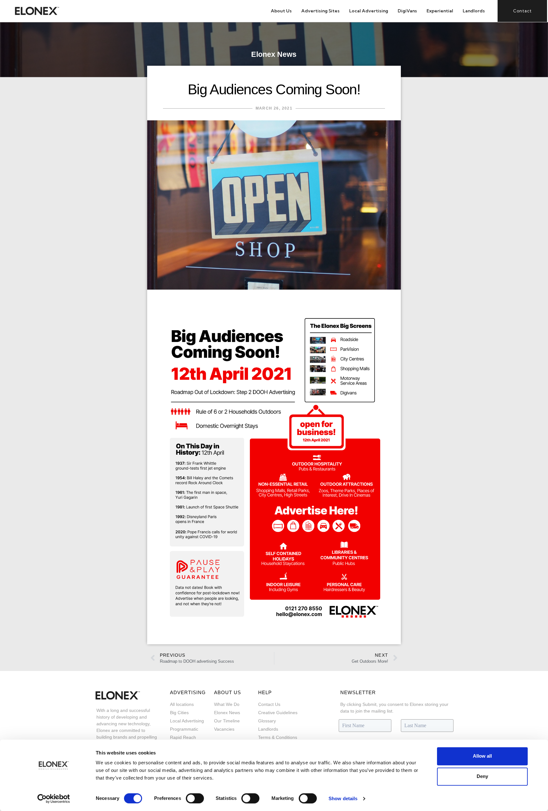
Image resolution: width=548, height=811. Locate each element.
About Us (281, 11)
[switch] (195, 798)
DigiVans (407, 11)
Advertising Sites (320, 11)
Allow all (482, 756)
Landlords (474, 11)
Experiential (440, 11)
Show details (343, 798)
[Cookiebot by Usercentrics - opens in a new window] (54, 798)
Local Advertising (368, 11)
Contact (522, 10)
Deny (482, 776)
